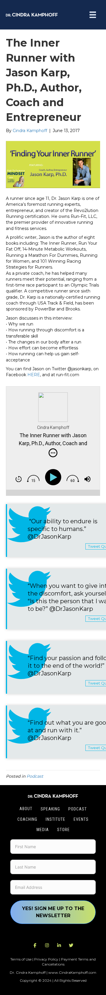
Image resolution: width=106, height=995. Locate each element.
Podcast (34, 776)
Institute (55, 819)
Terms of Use (21, 959)
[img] (53, 452)
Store (63, 829)
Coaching (27, 819)
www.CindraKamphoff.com (72, 972)
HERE (33, 374)
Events (81, 819)
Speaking (50, 809)
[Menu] (92, 14)
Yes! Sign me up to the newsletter (53, 912)
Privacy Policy (46, 959)
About (25, 808)
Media (43, 829)
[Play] (54, 477)
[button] (35, 945)
